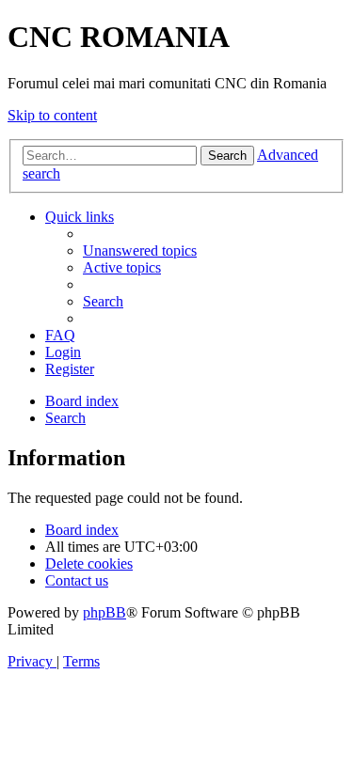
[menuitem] (140, 250)
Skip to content (52, 115)
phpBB (104, 612)
